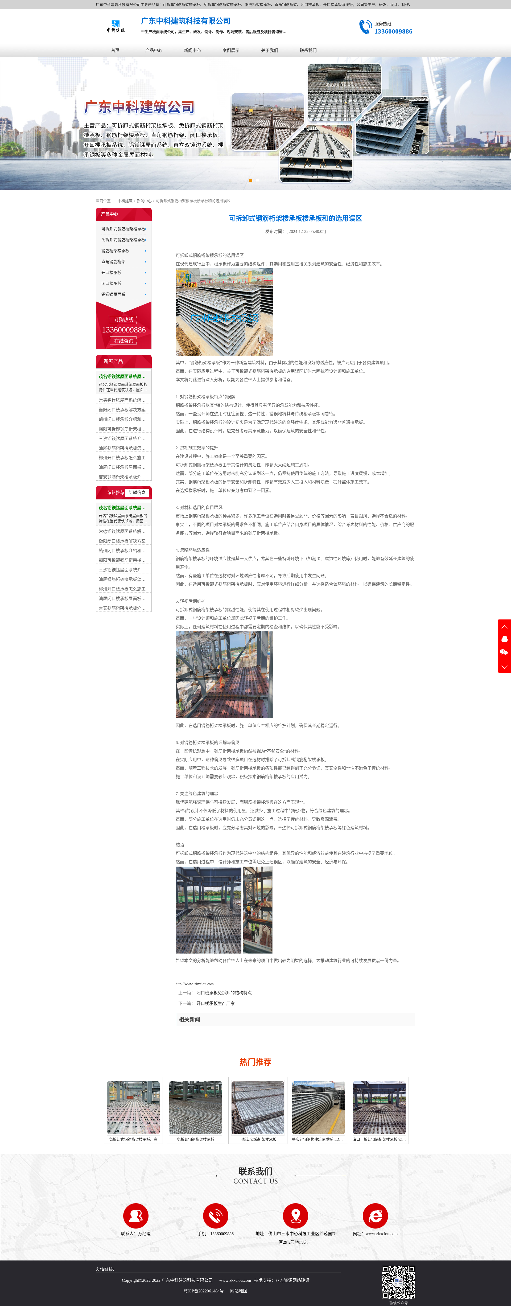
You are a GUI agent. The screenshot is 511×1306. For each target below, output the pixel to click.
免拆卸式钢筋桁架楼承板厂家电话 (317, 1139)
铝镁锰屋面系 (113, 294)
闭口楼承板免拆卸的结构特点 (223, 993)
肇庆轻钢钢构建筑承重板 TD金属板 (197, 1139)
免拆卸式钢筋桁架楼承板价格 (376, 1139)
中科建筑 (125, 201)
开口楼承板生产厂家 (215, 1003)
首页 (115, 50)
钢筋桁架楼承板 (115, 251)
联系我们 (308, 50)
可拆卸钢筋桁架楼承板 (133, 1139)
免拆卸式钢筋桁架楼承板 (123, 240)
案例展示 (231, 50)
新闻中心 (192, 50)
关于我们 (269, 50)
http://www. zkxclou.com (195, 984)
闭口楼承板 (111, 283)
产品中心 (153, 50)
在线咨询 (123, 341)
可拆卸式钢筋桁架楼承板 (123, 229)
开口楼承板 (111, 272)
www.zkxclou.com (382, 1233)
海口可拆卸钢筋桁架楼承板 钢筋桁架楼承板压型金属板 (273, 1139)
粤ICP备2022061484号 (203, 1291)
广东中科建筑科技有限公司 (187, 1280)
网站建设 (301, 1280)
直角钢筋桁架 (113, 262)
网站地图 (238, 1291)
